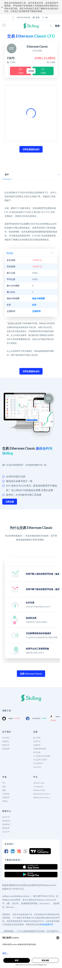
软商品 (5, 801)
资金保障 (5, 749)
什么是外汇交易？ (40, 759)
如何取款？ (6, 824)
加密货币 (5, 797)
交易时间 (36, 745)
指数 (4, 790)
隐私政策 (5, 828)
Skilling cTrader (39, 790)
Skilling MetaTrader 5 (41, 797)
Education (37, 767)
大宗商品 (5, 794)
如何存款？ (6, 821)
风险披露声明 (47, 924)
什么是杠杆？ (38, 763)
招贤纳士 (5, 741)
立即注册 (9, 501)
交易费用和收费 (39, 749)
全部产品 (36, 741)
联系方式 (5, 745)
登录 (57, 25)
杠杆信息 (36, 752)
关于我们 (5, 738)
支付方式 (5, 817)
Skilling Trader (39, 783)
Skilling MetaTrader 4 (41, 794)
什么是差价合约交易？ (42, 756)
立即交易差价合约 (31, 149)
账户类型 (36, 738)
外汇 (4, 783)
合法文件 (5, 831)
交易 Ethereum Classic (31, 673)
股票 (4, 786)
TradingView (38, 786)
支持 (38, 17)
